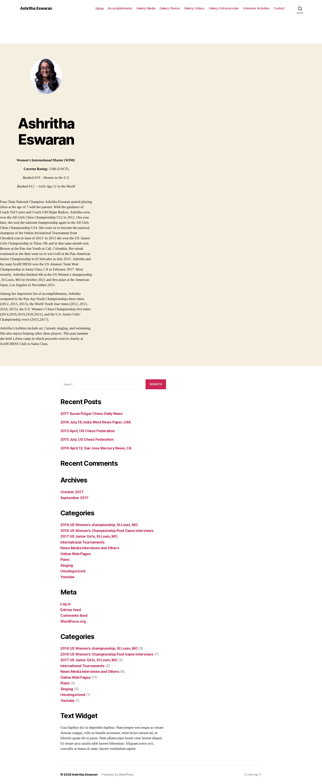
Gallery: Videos (194, 8)
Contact (279, 8)
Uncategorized (72, 571)
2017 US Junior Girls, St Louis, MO (88, 536)
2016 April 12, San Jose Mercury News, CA (96, 448)
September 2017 (74, 498)
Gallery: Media (145, 8)
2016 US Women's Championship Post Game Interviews (106, 531)
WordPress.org (73, 621)
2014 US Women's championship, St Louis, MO (99, 525)
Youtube (67, 577)
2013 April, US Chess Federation (87, 431)
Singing (66, 565)
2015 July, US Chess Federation (87, 439)
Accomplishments (120, 8)
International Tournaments (82, 542)
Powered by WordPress (118, 774)
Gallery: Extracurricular (224, 8)
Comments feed (74, 615)
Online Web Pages (75, 554)
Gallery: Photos (169, 8)
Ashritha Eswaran (36, 8)
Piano (65, 559)
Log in (65, 604)
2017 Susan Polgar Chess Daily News (91, 414)
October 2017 (71, 492)
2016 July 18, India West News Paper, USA (95, 422)
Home (100, 8)
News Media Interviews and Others (89, 548)
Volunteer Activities (256, 8)
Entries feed (70, 610)
